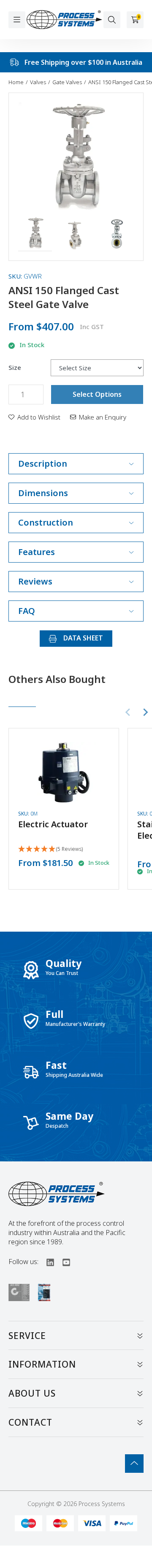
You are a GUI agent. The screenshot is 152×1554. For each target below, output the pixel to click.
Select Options (97, 394)
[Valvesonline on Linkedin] (46, 1261)
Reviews (35, 581)
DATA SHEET (82, 638)
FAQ (26, 610)
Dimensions (43, 493)
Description (42, 463)
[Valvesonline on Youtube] (62, 1261)
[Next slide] (145, 712)
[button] (35, 235)
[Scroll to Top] (134, 1463)
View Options (64, 802)
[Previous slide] (128, 712)
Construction (45, 522)
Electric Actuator (53, 824)
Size (14, 367)
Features (36, 552)
